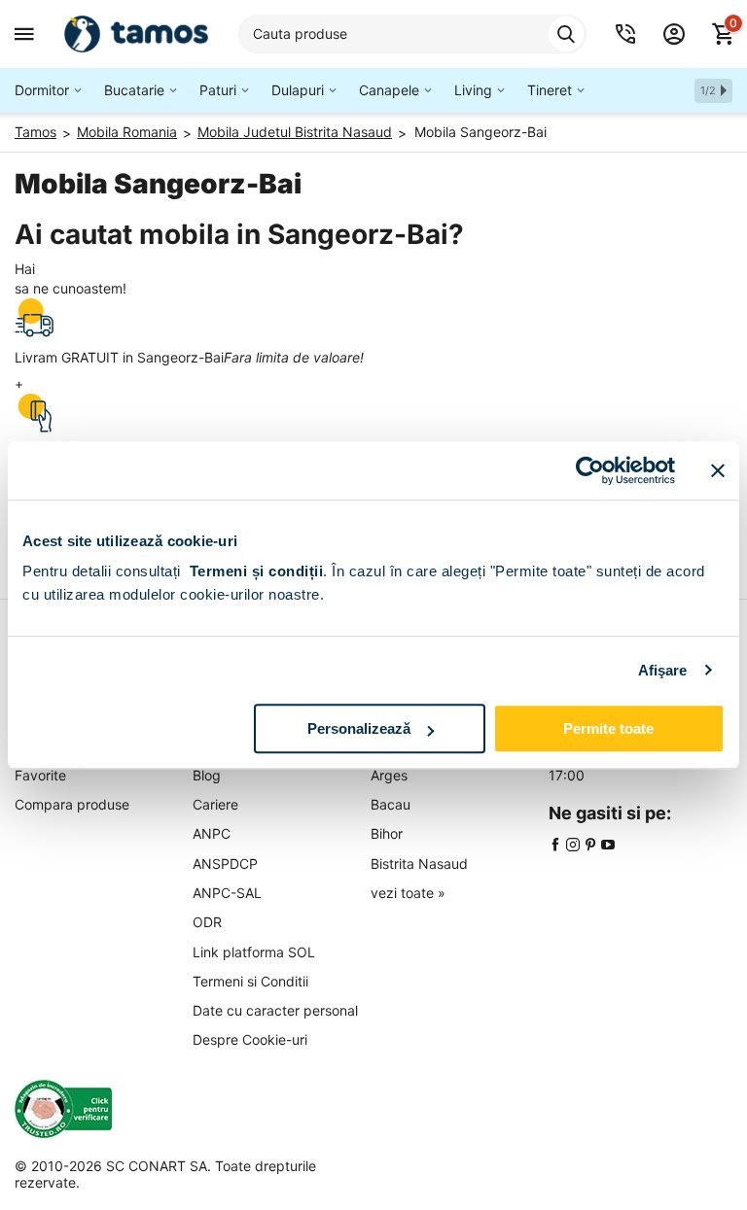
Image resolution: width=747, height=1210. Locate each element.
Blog (207, 775)
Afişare (663, 670)
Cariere (215, 804)
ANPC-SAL (227, 892)
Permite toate (608, 728)
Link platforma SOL (254, 952)
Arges (389, 775)
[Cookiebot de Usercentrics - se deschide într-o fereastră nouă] (590, 470)
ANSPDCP (225, 863)
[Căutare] (566, 34)
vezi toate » (408, 892)
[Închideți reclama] (718, 470)
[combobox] (412, 34)
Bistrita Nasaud (419, 863)
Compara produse (72, 804)
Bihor (387, 833)
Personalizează (358, 728)
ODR (207, 922)
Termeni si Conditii (250, 981)
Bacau (390, 804)
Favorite (40, 775)
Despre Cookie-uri (250, 1039)
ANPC (212, 833)
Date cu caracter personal (275, 1010)
